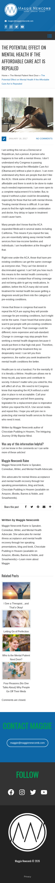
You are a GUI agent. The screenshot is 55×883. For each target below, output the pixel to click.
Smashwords (9, 498)
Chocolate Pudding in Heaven (18, 489)
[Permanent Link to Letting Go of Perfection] (16, 627)
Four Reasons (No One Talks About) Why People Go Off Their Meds (16, 687)
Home (4, 75)
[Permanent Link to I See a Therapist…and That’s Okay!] (16, 599)
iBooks (15, 493)
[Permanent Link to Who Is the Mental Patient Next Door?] (16, 651)
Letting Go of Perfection (16, 631)
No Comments (44, 138)
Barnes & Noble (29, 493)
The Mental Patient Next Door (24, 75)
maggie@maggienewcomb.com (27, 743)
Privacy (27, 876)
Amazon (6, 493)
